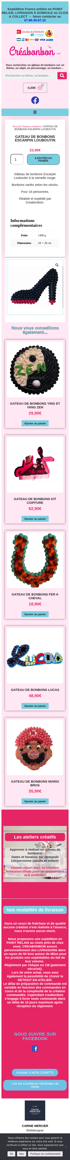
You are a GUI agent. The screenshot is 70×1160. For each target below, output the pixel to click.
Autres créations (32, 126)
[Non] (65, 1146)
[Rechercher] (62, 75)
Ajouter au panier (43, 159)
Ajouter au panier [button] (35, 423)
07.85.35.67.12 (35, 20)
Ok (11, 1154)
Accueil (17, 126)
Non (21, 1154)
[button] (35, 112)
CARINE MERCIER (35, 1126)
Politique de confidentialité (45, 1154)
